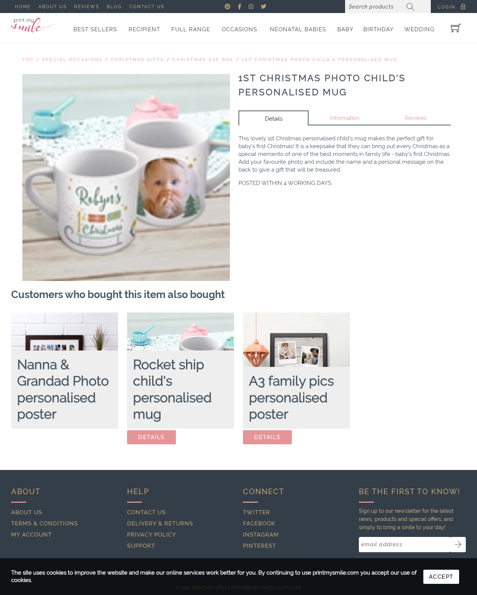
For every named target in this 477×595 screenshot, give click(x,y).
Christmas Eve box (203, 59)
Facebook (259, 523)
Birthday (378, 29)
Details (273, 118)
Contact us (146, 6)
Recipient (144, 29)
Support (141, 546)
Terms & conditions (44, 523)
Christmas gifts (137, 59)
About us (52, 6)
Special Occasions (72, 59)
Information (345, 118)
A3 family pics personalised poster (291, 397)
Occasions (239, 29)
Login (446, 7)
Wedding (419, 29)
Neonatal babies (298, 29)
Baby (345, 29)
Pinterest (259, 546)
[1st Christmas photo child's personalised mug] (126, 177)
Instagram (261, 534)
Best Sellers (95, 29)
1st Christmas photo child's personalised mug (320, 59)
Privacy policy (151, 534)
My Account (31, 534)
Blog (114, 6)
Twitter (256, 512)
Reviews (86, 6)
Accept (441, 576)
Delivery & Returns (160, 523)
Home (23, 6)
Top (28, 59)
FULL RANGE (190, 29)
